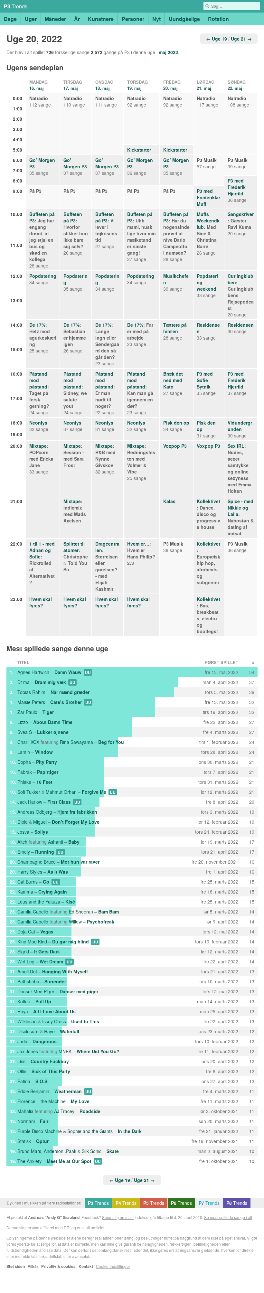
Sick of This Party (51, 1071)
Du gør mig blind (70, 941)
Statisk (24, 1141)
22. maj (235, 88)
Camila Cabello (32, 911)
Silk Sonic (91, 1151)
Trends (15, 6)
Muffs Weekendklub (208, 220)
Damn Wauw (67, 672)
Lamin (23, 752)
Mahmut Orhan (61, 792)
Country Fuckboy (50, 1061)
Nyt (156, 19)
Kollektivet (208, 501)
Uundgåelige (184, 19)
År (77, 19)
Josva (23, 832)
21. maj (204, 88)
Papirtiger (47, 772)
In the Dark (130, 1131)
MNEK (65, 1051)
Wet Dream (51, 961)
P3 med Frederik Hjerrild (237, 187)
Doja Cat (26, 931)
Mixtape (38, 446)
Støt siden (15, 1266)
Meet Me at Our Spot (69, 1161)
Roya (22, 1011)
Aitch (22, 842)
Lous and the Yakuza (38, 901)
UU (88, 672)
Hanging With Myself (65, 971)
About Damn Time (52, 722)
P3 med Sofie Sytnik (205, 380)
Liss (21, 1061)
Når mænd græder (70, 692)
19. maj (134, 88)
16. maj (36, 88)
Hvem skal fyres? (40, 602)
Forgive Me (94, 792)
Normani (26, 1121)
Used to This (85, 1021)
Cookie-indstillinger (113, 1266)
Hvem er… (138, 543)
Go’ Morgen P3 (75, 163)
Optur (42, 1141)
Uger (31, 19)
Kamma (25, 891)
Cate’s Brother (66, 702)
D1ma (23, 682)
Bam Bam (108, 911)
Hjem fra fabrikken (77, 812)
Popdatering (42, 276)
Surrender (55, 981)
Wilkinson (27, 1021)
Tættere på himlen (175, 328)
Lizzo (22, 722)
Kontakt (86, 1266)
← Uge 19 (216, 38)
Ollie (21, 1071)
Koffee (23, 1001)
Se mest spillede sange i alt (228, 1217)
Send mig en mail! (118, 1217)
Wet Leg (25, 961)
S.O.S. (42, 1081)
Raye (49, 1031)
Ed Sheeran (81, 911)
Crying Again (52, 891)
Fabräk (24, 772)
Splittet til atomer (74, 546)
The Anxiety (29, 1161)
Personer (133, 19)
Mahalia (25, 1111)
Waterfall (69, 1031)
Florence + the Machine (41, 1101)
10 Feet (44, 782)
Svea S (24, 732)
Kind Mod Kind (32, 941)
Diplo (22, 822)
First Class (59, 802)
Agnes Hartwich (33, 672)
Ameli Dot (27, 971)
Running (44, 851)
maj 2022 (168, 52)
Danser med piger (79, 991)
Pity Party (46, 762)
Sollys (41, 832)
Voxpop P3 (175, 446)
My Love (80, 1101)
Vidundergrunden (240, 425)
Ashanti (55, 842)
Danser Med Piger (35, 991)
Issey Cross (54, 1021)
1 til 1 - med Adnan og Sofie (42, 550)
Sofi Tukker (28, 792)
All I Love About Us (54, 1011)
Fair (44, 1121)
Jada (22, 1041)
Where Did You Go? (98, 1051)
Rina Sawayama (76, 742)
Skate (113, 1151)
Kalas (169, 501)
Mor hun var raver (80, 861)
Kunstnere (101, 19)
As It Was (57, 871)
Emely (23, 851)
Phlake (24, 782)
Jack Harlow (29, 802)
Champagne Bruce (36, 861)
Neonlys (38, 422)
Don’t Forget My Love (75, 822)
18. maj (102, 88)
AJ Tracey (64, 1111)
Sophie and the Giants (90, 1131)
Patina (23, 1081)
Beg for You (111, 742)
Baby (74, 842)
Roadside (90, 1111)
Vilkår (33, 1266)
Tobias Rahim (31, 692)
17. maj (70, 88)
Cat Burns (27, 881)
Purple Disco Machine (39, 1131)
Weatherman (68, 1091)
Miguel (40, 822)
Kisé (70, 901)
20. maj (170, 88)
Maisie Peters (31, 702)
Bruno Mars (29, 1151)
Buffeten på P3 (72, 217)
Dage (10, 19)
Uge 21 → (241, 38)
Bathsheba (28, 981)
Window (44, 752)
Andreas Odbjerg (34, 812)
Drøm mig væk (50, 682)
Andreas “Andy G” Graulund (54, 1217)
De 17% (37, 325)
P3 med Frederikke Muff (208, 197)
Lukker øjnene (53, 732)
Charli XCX (28, 742)
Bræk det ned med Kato (173, 380)
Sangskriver (241, 214)
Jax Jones (27, 1051)
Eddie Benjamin (33, 1091)
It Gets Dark (47, 951)
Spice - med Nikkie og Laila (240, 507)
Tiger (48, 712)
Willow (75, 921)
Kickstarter (139, 149)
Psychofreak (100, 921)
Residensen (241, 325)
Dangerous (45, 1041)
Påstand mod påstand (38, 380)
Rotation (218, 19)
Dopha (24, 762)
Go (46, 881)
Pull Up (43, 1001)
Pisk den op (176, 422)
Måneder (55, 19)
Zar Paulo (27, 712)
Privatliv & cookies (58, 1266)
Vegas (46, 931)
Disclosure (28, 1031)
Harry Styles (29, 871)
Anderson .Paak (60, 1151)
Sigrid (23, 951)
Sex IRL (236, 446)
